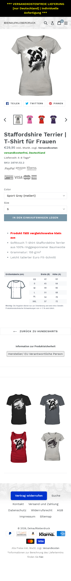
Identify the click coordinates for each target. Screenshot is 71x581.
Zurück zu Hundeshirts (38, 331)
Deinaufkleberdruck (38, 528)
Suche (56, 495)
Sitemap (46, 516)
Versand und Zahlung (43, 504)
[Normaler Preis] (18, 409)
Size (6, 202)
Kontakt (18, 504)
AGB (60, 510)
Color (7, 189)
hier (41, 557)
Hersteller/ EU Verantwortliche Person (35, 354)
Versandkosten (48, 147)
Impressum (27, 516)
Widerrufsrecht (41, 510)
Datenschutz (17, 510)
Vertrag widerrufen (29, 495)
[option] (18, 119)
